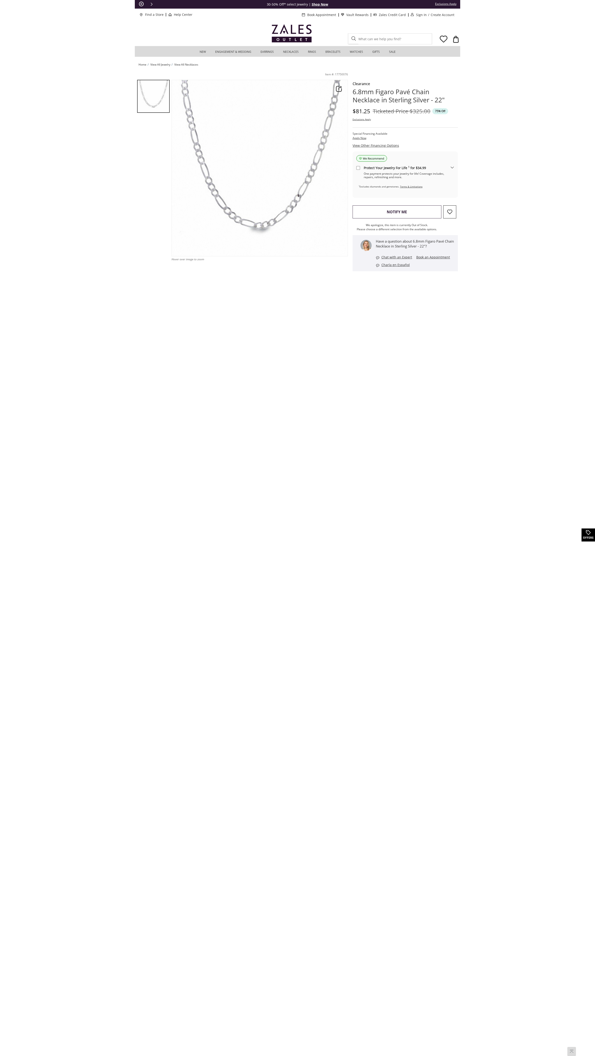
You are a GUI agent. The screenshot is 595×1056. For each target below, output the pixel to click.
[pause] (141, 4)
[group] (153, 96)
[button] (151, 4)
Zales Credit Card (392, 15)
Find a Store (154, 14)
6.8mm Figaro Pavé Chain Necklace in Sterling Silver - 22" (399, 96)
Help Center (183, 14)
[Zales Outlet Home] (291, 33)
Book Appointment (321, 15)
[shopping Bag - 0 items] (456, 39)
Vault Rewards (357, 15)
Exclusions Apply (362, 119)
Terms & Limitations (411, 186)
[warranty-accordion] (452, 167)
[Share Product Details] (338, 88)
